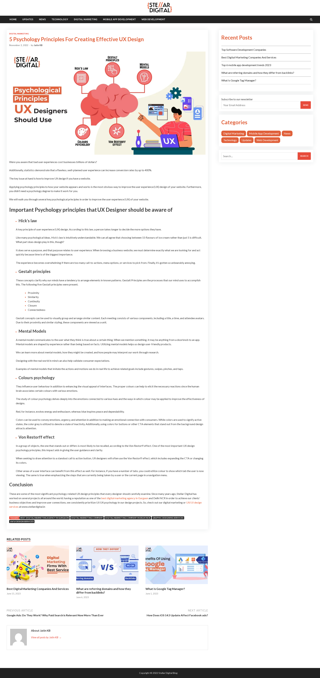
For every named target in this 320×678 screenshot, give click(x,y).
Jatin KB (38, 45)
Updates (27, 19)
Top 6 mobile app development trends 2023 (246, 65)
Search (304, 156)
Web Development (153, 19)
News (42, 19)
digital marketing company (87, 518)
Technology (60, 19)
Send (305, 105)
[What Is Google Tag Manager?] (177, 585)
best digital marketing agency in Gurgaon (124, 498)
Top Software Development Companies (243, 49)
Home (13, 19)
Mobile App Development (119, 19)
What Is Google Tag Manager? (165, 589)
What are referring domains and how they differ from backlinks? (103, 590)
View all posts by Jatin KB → (46, 637)
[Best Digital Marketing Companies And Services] (38, 585)
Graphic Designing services (167, 518)
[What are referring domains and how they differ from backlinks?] (107, 585)
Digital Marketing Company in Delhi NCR (127, 518)
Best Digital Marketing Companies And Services (38, 589)
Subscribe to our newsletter (237, 99)
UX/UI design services (22, 521)
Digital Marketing (85, 19)
